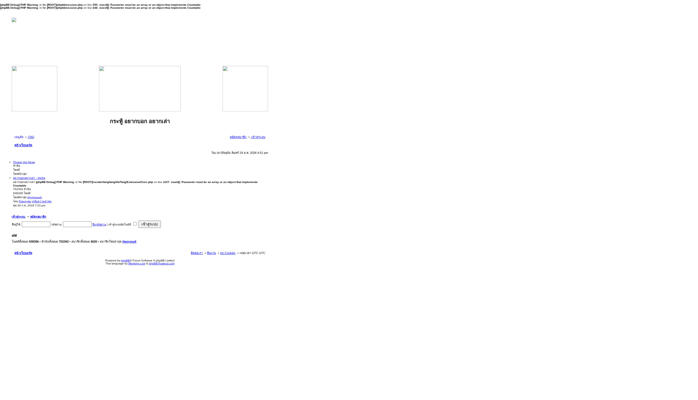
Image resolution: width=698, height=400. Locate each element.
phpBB (125, 260)
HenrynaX (129, 241)
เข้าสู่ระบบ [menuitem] (258, 137)
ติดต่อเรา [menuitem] (197, 253)
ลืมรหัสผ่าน (99, 224)
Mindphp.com (136, 263)
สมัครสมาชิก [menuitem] (238, 137)
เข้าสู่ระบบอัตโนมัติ (120, 224)
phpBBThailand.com (161, 263)
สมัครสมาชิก (38, 216)
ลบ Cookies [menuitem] (228, 253)
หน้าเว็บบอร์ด (23, 145)
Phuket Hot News (24, 162)
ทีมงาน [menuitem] (211, 253)
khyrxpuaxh (35, 197)
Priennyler (25, 201)
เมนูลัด (18, 137)
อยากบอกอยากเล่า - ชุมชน (29, 177)
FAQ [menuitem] (31, 137)
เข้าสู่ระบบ (19, 216)
